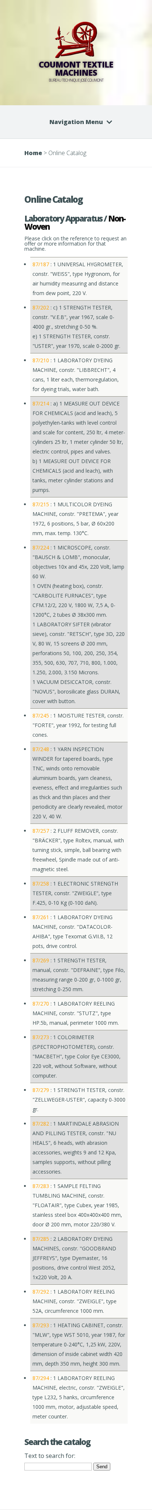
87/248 (40, 749)
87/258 (40, 883)
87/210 (40, 360)
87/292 (40, 1291)
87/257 (40, 830)
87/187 (40, 264)
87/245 (40, 715)
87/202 (40, 307)
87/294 (40, 1377)
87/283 (40, 1185)
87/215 (40, 504)
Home (33, 153)
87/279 (40, 1089)
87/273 (40, 1037)
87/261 (40, 917)
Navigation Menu (76, 122)
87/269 (40, 960)
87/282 (40, 1123)
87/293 (40, 1325)
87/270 (40, 1003)
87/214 (40, 403)
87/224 (40, 547)
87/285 (40, 1238)
